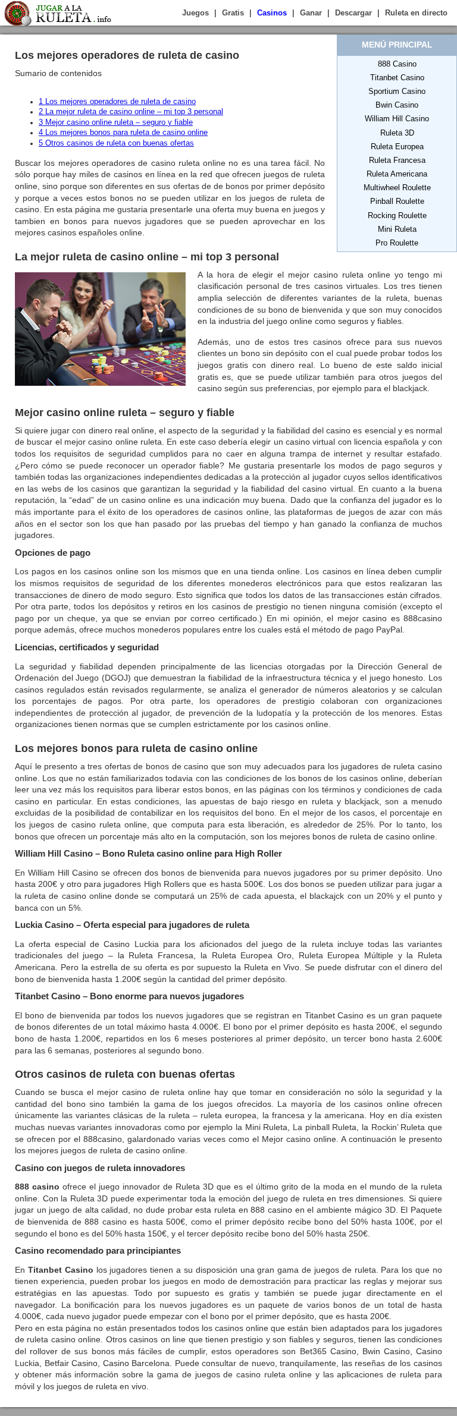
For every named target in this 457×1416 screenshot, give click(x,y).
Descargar (353, 12)
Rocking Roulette (397, 215)
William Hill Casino (397, 118)
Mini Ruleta (397, 229)
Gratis (233, 12)
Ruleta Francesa (397, 160)
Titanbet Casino (397, 77)
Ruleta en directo (416, 12)
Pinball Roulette (397, 201)
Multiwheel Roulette (397, 187)
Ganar (311, 12)
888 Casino (397, 63)
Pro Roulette (396, 242)
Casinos (272, 12)
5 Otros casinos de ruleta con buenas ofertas (116, 143)
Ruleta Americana (397, 173)
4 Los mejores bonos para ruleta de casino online (123, 132)
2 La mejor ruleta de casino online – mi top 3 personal (131, 112)
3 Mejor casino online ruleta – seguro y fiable (116, 122)
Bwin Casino (396, 104)
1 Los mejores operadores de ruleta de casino (117, 101)
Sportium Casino (396, 91)
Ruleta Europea (397, 146)
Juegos (195, 12)
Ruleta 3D (397, 132)
